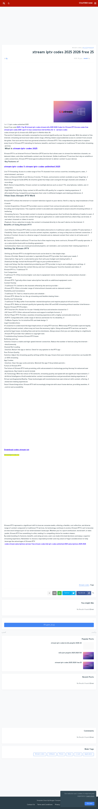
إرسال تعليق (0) (49, 625)
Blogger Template (55, 800)
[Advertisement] (49, 25)
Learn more (90, 796)
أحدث (93, 632)
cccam (78, 754)
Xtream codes (77, 48)
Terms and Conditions (45, 805)
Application (88, 754)
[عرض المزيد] (49, 593)
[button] (95, 3)
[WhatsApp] (59, 593)
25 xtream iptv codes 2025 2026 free (68, 663)
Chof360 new (86, 3)
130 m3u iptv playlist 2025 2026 (70, 653)
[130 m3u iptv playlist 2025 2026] (88, 655)
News (69, 754)
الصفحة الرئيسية (88, 48)
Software (52, 754)
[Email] (54, 593)
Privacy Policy (59, 805)
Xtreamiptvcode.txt (11, 455)
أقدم (4, 632)
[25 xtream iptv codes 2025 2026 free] (88, 665)
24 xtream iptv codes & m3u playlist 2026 (66, 643)
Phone (61, 754)
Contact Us (31, 805)
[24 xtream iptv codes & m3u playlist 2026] (88, 646)
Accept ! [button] (90, 803)
